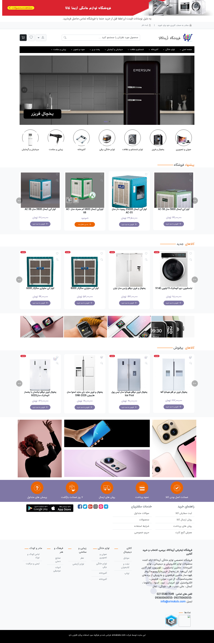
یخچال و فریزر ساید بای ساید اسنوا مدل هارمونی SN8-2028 (129, 394)
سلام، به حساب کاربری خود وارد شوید (173, 25)
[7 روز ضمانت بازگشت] (72, 488)
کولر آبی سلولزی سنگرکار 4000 (40, 288)
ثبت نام (145, 25)
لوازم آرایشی (78, 564)
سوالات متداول (141, 513)
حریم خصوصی (141, 533)
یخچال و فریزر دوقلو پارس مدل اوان (174, 288)
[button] (31, 37)
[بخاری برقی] (107, 90)
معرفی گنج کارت (183, 533)
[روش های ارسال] (107, 488)
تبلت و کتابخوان (125, 565)
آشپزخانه (103, 573)
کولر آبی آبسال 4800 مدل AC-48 (40, 209)
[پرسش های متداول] (37, 488)
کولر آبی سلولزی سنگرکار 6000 (85, 288)
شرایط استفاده (141, 526)
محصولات (144, 520)
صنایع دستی (58, 559)
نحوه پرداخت (142, 497)
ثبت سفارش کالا (183, 513)
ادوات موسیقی (57, 569)
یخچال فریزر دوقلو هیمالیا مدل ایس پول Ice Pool (174, 394)
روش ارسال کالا (184, 520)
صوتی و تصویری (103, 556)
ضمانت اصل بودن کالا (177, 497)
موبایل (126, 558)
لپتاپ (126, 573)
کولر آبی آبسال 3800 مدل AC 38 (84, 209)
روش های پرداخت (182, 526)
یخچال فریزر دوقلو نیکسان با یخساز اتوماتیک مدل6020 (85, 394)
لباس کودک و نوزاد (33, 556)
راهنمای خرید (186, 506)
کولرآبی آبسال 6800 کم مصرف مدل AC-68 (129, 211)
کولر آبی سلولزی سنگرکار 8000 (129, 288)
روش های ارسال (107, 497)
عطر (82, 558)
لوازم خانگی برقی (101, 565)
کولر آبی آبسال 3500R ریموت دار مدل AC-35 (173, 211)
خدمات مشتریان (141, 506)
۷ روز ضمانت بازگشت (72, 497)
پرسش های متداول (37, 497)
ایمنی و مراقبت (32, 564)
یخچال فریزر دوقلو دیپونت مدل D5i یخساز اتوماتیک (40, 394)
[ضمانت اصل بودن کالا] (177, 488)
